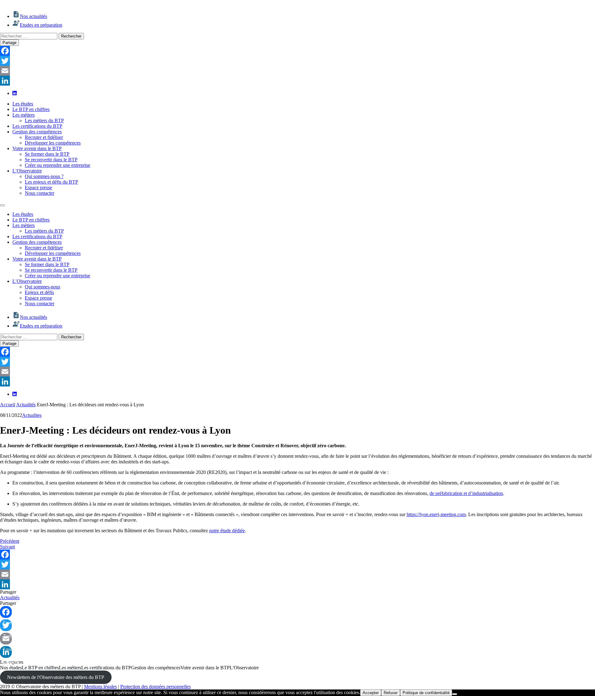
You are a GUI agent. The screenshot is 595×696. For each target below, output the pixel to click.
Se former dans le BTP (47, 154)
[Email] (297, 71)
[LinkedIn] (297, 81)
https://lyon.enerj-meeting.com (436, 514)
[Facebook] (297, 51)
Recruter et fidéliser (44, 137)
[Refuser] (454, 694)
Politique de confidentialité (426, 692)
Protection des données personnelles (155, 686)
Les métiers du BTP (44, 120)
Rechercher (71, 36)
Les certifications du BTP (37, 126)
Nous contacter (39, 193)
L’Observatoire (27, 170)
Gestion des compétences (37, 131)
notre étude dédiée (227, 530)
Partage (9, 42)
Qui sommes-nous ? (44, 176)
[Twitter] (297, 61)
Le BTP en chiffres (31, 109)
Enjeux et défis (39, 292)
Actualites (32, 415)
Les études (22, 103)
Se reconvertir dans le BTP (51, 159)
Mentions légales (100, 686)
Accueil (7, 404)
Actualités (26, 404)
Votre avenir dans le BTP (37, 148)
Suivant (7, 546)
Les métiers (23, 115)
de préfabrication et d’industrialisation (466, 493)
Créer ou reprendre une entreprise (57, 165)
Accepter (371, 692)
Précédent (9, 541)
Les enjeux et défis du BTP (51, 182)
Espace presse (38, 187)
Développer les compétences (53, 142)
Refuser (391, 692)
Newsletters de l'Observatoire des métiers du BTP (55, 677)
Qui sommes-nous (42, 286)
